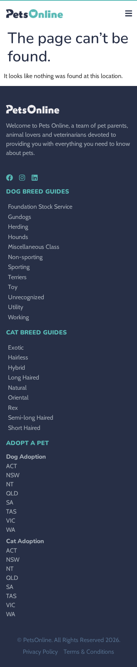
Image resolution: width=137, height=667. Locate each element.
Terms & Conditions (89, 651)
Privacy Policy (40, 651)
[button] (128, 13)
